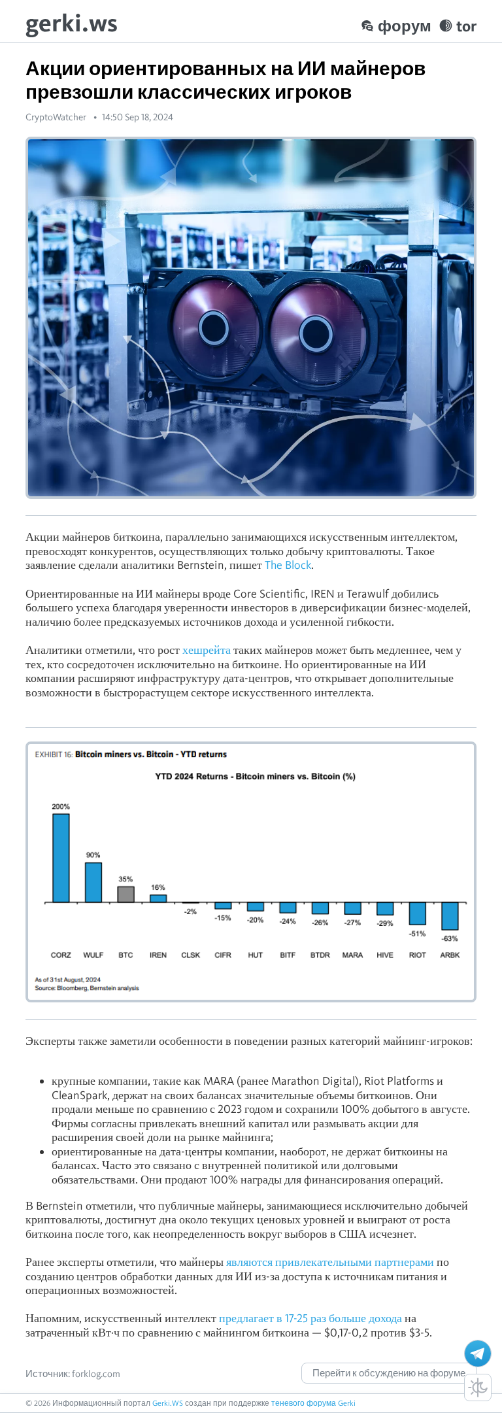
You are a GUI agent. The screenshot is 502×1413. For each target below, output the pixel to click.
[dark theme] (478, 1387)
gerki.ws (71, 22)
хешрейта (206, 649)
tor (466, 25)
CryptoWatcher (55, 117)
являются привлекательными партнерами (330, 1261)
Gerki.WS (167, 1403)
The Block (288, 564)
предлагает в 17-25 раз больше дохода (310, 1318)
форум (404, 25)
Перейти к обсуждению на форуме (388, 1373)
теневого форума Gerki (313, 1403)
